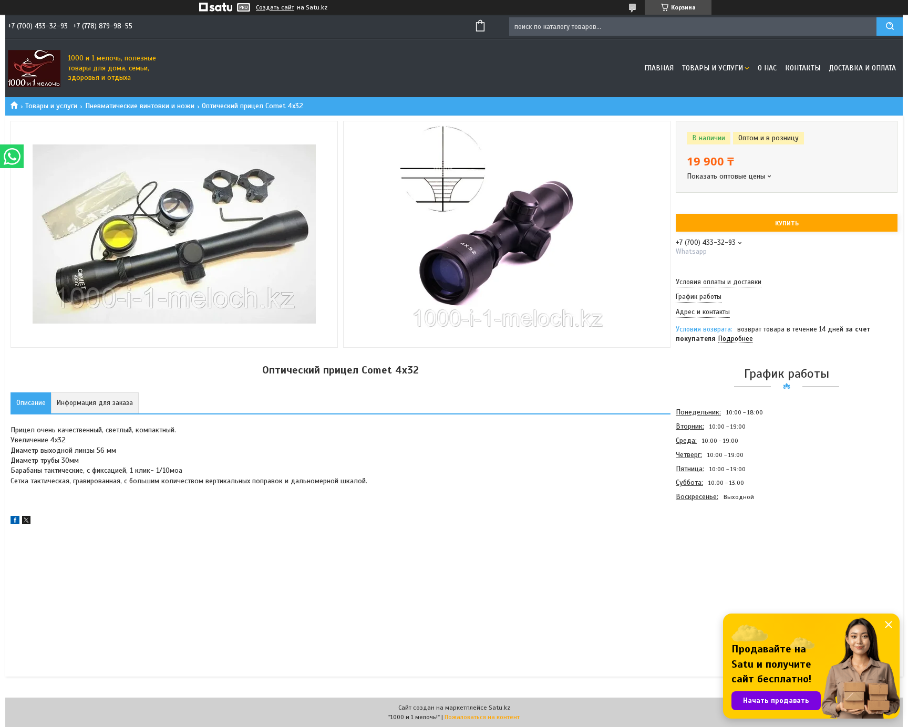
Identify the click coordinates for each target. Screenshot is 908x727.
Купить (787, 223)
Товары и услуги (712, 68)
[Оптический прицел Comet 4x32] (713, 560)
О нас (767, 68)
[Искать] (889, 26)
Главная (659, 68)
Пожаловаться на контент (482, 717)
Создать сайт (275, 7)
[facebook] (15, 521)
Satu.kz (499, 707)
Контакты (802, 68)
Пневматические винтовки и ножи (139, 105)
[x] (26, 521)
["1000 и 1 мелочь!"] (34, 68)
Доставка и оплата (862, 68)
